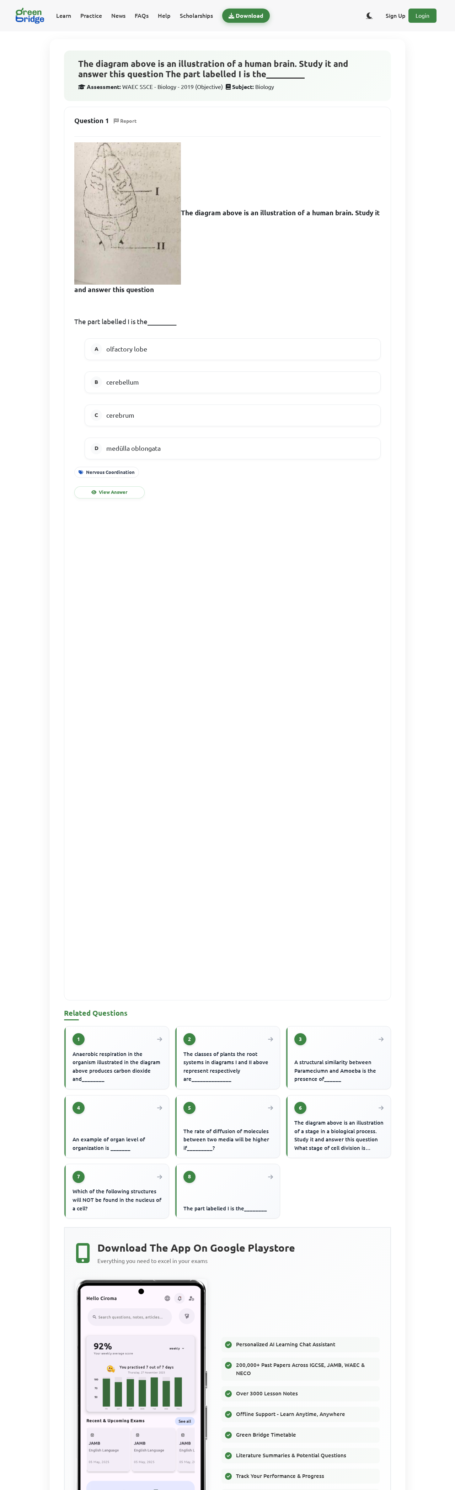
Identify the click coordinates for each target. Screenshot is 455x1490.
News (118, 15)
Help (164, 15)
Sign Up (396, 15)
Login (422, 15)
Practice (91, 15)
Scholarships (196, 15)
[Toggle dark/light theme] (369, 16)
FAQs (142, 15)
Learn (63, 15)
